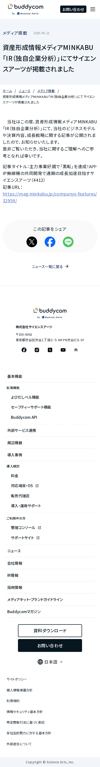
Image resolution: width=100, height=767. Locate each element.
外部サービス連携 (21, 430)
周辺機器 (14, 442)
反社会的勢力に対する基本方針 (29, 733)
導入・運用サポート (26, 505)
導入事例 (14, 454)
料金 (14, 475)
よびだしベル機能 (25, 397)
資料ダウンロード (50, 630)
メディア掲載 (15, 33)
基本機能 (14, 376)
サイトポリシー (17, 679)
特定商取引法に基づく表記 (25, 722)
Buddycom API (24, 417)
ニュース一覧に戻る (47, 266)
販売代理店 (20, 495)
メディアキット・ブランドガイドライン (35, 599)
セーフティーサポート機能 (31, 407)
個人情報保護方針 (19, 690)
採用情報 (14, 587)
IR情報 (12, 575)
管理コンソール (23, 527)
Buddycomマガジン (24, 611)
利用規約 (13, 700)
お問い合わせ (73, 9)
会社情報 (14, 563)
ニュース (14, 550)
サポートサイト (22, 537)
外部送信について (19, 744)
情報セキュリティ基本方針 (25, 711)
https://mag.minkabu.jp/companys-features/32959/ (50, 197)
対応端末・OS (22, 485)
